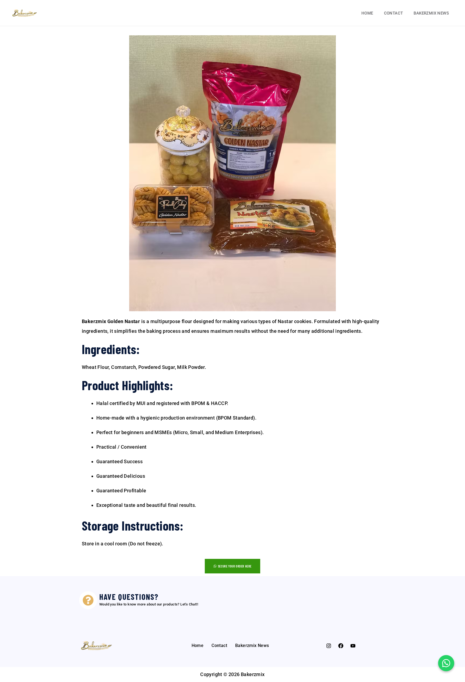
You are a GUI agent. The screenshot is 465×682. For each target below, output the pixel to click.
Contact (393, 13)
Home (367, 13)
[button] (446, 663)
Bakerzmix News (431, 13)
